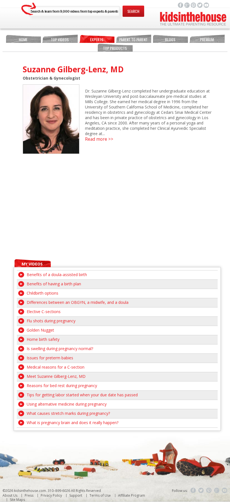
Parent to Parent (133, 39)
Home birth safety (43, 339)
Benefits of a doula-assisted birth (57, 274)
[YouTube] (224, 490)
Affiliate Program (131, 495)
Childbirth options (42, 293)
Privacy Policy (51, 495)
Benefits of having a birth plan (54, 283)
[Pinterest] (209, 490)
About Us (10, 495)
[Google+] (217, 490)
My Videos (32, 264)
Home (23, 39)
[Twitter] (201, 490)
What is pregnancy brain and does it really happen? (72, 422)
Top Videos (60, 39)
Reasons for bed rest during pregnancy (62, 385)
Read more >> (99, 139)
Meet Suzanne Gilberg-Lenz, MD (56, 376)
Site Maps (17, 499)
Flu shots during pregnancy (51, 320)
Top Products (115, 48)
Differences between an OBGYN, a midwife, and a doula (77, 302)
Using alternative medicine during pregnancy (67, 404)
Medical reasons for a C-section (55, 367)
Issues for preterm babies (50, 357)
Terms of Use (100, 495)
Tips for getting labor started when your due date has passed (82, 394)
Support (75, 495)
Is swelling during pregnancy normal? (60, 348)
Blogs (170, 39)
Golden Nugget (40, 330)
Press (29, 495)
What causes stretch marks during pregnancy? (68, 413)
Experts (96, 39)
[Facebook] (193, 490)
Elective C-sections (44, 311)
